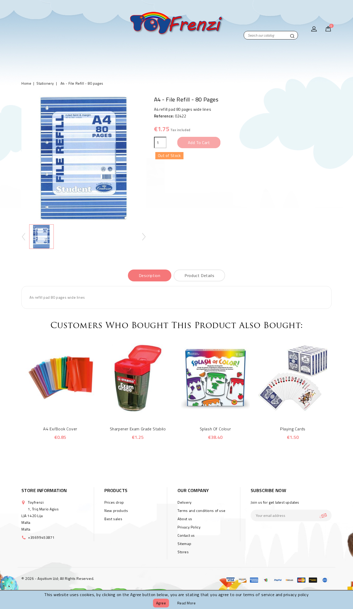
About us (185, 518)
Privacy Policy (189, 527)
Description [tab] (149, 275)
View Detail (67, 410)
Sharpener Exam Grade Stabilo (138, 429)
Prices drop (114, 502)
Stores (183, 552)
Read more (186, 603)
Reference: (164, 116)
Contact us (186, 535)
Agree (161, 603)
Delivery (185, 502)
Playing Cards (292, 429)
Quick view (53, 410)
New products (116, 510)
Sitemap (184, 543)
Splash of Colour (215, 429)
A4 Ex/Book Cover (60, 429)
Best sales (113, 518)
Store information (44, 490)
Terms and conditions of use (201, 510)
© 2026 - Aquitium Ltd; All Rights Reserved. (57, 578)
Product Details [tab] (199, 275)
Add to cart (199, 142)
